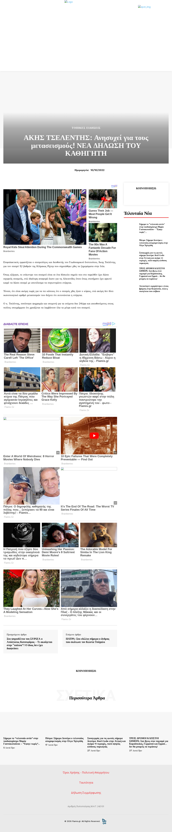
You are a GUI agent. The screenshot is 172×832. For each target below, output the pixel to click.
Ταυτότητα (86, 782)
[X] (138, 196)
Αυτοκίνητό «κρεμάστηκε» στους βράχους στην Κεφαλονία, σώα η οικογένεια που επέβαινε (153, 288)
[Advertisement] (86, 45)
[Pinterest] (146, 196)
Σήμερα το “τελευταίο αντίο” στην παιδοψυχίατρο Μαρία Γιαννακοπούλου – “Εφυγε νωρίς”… (152, 228)
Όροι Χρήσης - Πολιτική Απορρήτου (86, 772)
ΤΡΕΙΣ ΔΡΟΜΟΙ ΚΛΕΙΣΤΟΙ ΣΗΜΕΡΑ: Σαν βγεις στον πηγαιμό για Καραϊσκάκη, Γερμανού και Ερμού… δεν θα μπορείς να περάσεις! (152, 273)
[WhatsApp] (153, 196)
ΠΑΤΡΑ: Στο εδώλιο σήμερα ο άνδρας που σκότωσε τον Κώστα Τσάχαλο (87, 640)
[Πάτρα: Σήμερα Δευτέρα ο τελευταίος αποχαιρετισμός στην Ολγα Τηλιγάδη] (130, 243)
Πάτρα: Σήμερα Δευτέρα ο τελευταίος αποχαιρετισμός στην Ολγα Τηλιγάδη (153, 243)
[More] (161, 196)
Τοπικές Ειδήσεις (86, 128)
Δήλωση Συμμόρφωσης (86, 793)
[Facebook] (130, 196)
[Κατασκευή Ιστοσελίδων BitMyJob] (104, 821)
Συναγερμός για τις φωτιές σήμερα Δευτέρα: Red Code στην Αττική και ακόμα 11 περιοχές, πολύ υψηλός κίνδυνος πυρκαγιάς (153, 257)
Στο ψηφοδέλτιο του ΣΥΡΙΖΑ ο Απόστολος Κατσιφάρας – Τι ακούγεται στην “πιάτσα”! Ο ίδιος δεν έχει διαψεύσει (29, 643)
